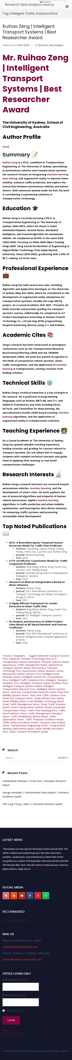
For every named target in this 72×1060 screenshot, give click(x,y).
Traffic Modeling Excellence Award (29, 716)
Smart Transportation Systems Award (31, 707)
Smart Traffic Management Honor (21, 704)
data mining (10, 178)
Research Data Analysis (50, 45)
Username (15, 979)
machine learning (57, 174)
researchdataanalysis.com (43, 868)
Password (14, 995)
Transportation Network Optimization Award (34, 727)
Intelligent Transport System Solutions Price (44, 683)
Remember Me (14, 1010)
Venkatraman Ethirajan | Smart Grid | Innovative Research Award (34, 783)
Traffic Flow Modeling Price (42, 710)
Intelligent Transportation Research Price (28, 687)
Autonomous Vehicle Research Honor (43, 670)
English (47, 2)
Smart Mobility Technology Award (45, 701)
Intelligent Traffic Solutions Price (26, 680)
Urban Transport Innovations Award (28, 731)
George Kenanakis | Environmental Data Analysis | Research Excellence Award (36, 794)
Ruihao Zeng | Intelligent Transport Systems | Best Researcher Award (29, 32)
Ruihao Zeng (10, 162)
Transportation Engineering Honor (29, 725)
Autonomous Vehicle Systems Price (22, 673)
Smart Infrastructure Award (48, 698)
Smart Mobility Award (14, 701)
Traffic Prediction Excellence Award (44, 719)
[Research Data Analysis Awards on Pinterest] (6, 895)
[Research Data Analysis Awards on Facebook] (29, 895)
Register (7, 1030)
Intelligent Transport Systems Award (22, 686)
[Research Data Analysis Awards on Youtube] (21, 895)
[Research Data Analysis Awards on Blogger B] (13, 895)
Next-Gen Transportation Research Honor (33, 692)
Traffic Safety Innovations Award (20, 722)
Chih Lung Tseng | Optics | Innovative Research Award (32, 804)
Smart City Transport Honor (18, 698)
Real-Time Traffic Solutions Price (48, 695)
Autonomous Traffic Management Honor (25, 664)
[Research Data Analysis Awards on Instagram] (37, 895)
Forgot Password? (12, 1033)
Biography (19, 655)
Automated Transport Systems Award (48, 661)
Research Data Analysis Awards (29, 4)
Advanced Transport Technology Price (30, 658)
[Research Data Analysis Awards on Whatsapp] (45, 895)
